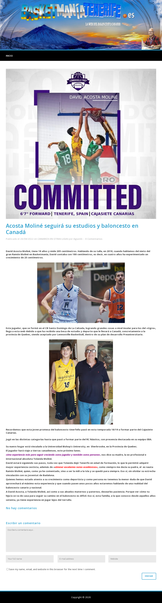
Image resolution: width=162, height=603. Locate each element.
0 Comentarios (93, 238)
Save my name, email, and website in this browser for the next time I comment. (52, 569)
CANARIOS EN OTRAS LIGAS (53, 238)
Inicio (9, 55)
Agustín (77, 238)
